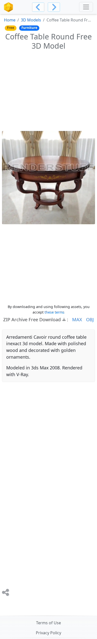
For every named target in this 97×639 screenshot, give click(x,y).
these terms (54, 312)
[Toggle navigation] (86, 7)
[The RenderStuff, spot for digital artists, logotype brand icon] (8, 7)
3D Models (31, 20)
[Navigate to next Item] (54, 7)
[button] (75, 319)
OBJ (90, 319)
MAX (77, 319)
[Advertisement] (48, 90)
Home (9, 20)
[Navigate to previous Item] (38, 7)
